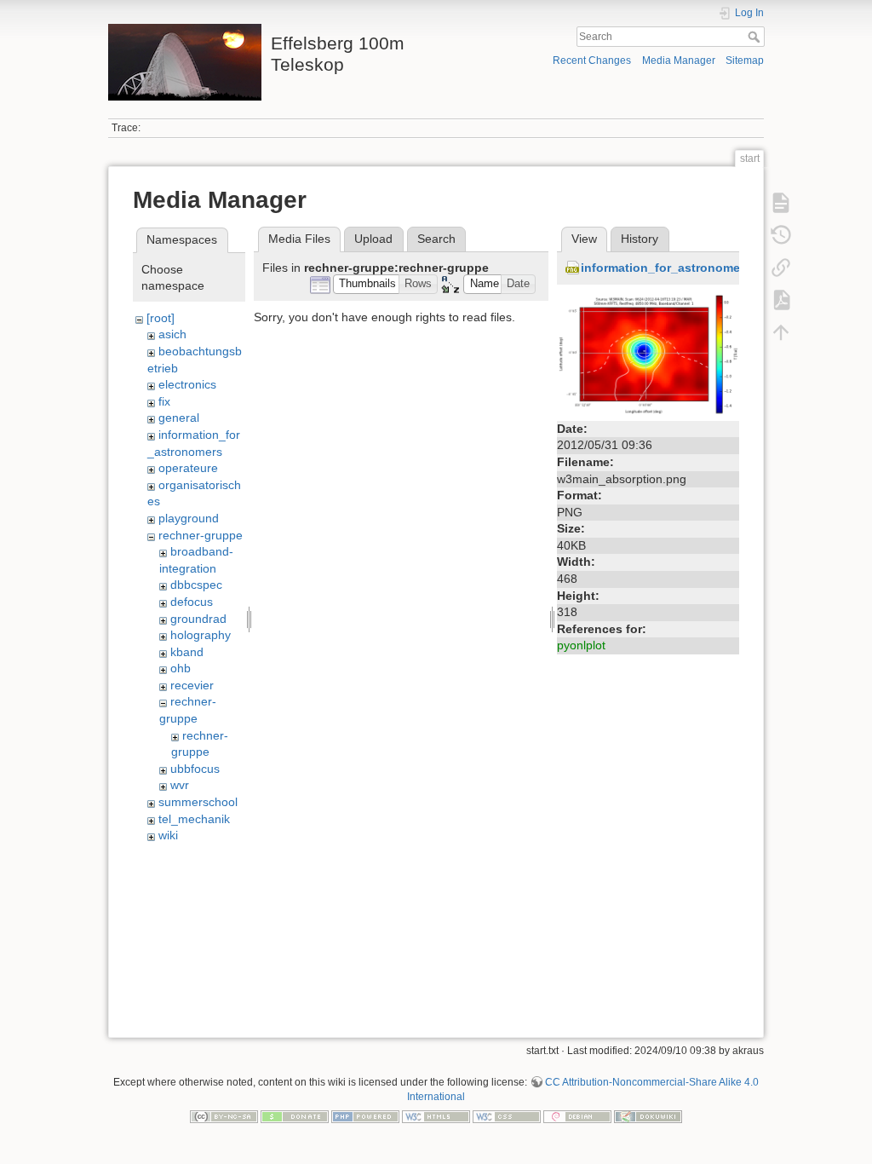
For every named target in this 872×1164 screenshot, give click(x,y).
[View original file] (648, 353)
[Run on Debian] (577, 1116)
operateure (188, 468)
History (639, 238)
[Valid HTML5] (436, 1116)
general (178, 417)
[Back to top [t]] (780, 332)
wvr (179, 785)
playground (188, 518)
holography (200, 635)
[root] (160, 318)
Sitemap (745, 60)
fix (164, 401)
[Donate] (295, 1116)
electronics (187, 384)
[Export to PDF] (780, 300)
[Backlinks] (780, 267)
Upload (373, 238)
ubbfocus (195, 768)
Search (756, 37)
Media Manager (678, 60)
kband (187, 652)
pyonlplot (581, 645)
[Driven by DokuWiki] (648, 1116)
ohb (180, 668)
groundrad (198, 618)
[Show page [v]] (780, 203)
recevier (192, 685)
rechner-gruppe (200, 535)
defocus (191, 601)
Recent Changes (592, 60)
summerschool (198, 802)
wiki (168, 835)
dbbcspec (196, 584)
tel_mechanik (194, 819)
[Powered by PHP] (365, 1116)
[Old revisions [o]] (780, 235)
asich (172, 334)
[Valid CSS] (507, 1116)
